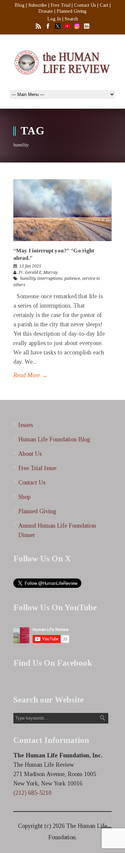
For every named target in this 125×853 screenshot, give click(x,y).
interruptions (49, 278)
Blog (20, 5)
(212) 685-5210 (32, 792)
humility (27, 278)
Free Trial (60, 5)
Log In (54, 18)
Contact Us (85, 5)
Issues (25, 425)
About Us (30, 453)
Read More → (30, 375)
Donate (45, 11)
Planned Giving (72, 11)
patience (72, 278)
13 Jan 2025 (30, 266)
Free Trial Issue (37, 468)
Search (71, 18)
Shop (24, 497)
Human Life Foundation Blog (54, 439)
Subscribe (37, 5)
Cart (104, 5)
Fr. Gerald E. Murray (38, 272)
